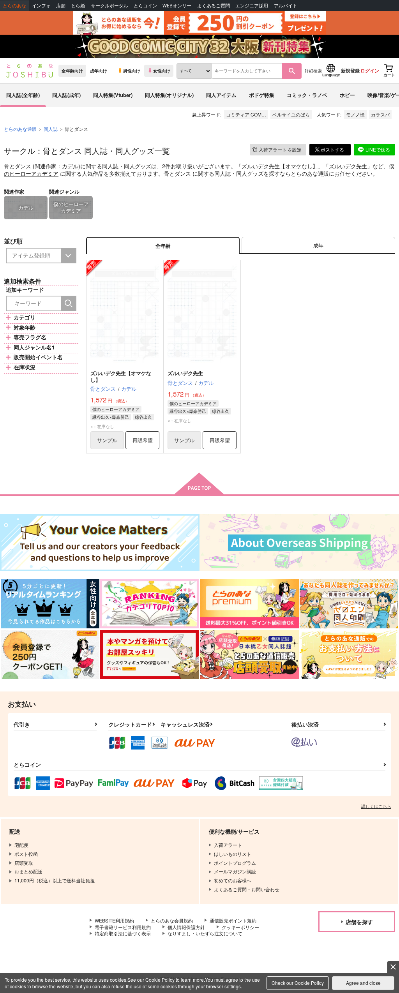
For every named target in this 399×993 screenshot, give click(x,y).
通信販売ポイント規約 (233, 920)
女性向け (161, 70)
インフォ (41, 5)
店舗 (60, 5)
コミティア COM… (246, 114)
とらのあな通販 (20, 128)
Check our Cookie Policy (298, 982)
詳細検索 (313, 70)
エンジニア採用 (251, 5)
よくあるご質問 (213, 5)
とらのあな (14, 5)
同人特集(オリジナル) (169, 95)
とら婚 (78, 5)
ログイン (369, 70)
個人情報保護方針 (186, 927)
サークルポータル (109, 5)
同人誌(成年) (66, 95)
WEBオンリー (176, 5)
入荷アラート (280, 149)
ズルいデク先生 (348, 166)
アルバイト (285, 5)
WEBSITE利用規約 (114, 920)
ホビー (347, 95)
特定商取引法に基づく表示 (123, 933)
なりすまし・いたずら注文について (205, 933)
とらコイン (145, 5)
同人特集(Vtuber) (112, 95)
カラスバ (380, 114)
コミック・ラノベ (307, 95)
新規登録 (350, 70)
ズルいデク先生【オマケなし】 (280, 166)
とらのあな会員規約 (172, 920)
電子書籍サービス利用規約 (123, 927)
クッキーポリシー (240, 927)
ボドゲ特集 (261, 95)
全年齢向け (72, 70)
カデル (70, 166)
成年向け (98, 70)
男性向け (131, 70)
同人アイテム (221, 95)
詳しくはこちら (376, 806)
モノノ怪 (355, 114)
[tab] (318, 245)
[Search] (68, 303)
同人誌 (51, 128)
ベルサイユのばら (291, 114)
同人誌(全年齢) (23, 95)
